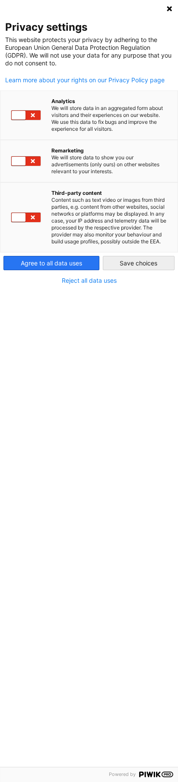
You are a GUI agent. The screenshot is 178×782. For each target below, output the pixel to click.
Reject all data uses (89, 280)
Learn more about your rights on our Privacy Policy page (85, 80)
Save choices (138, 263)
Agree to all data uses (51, 263)
